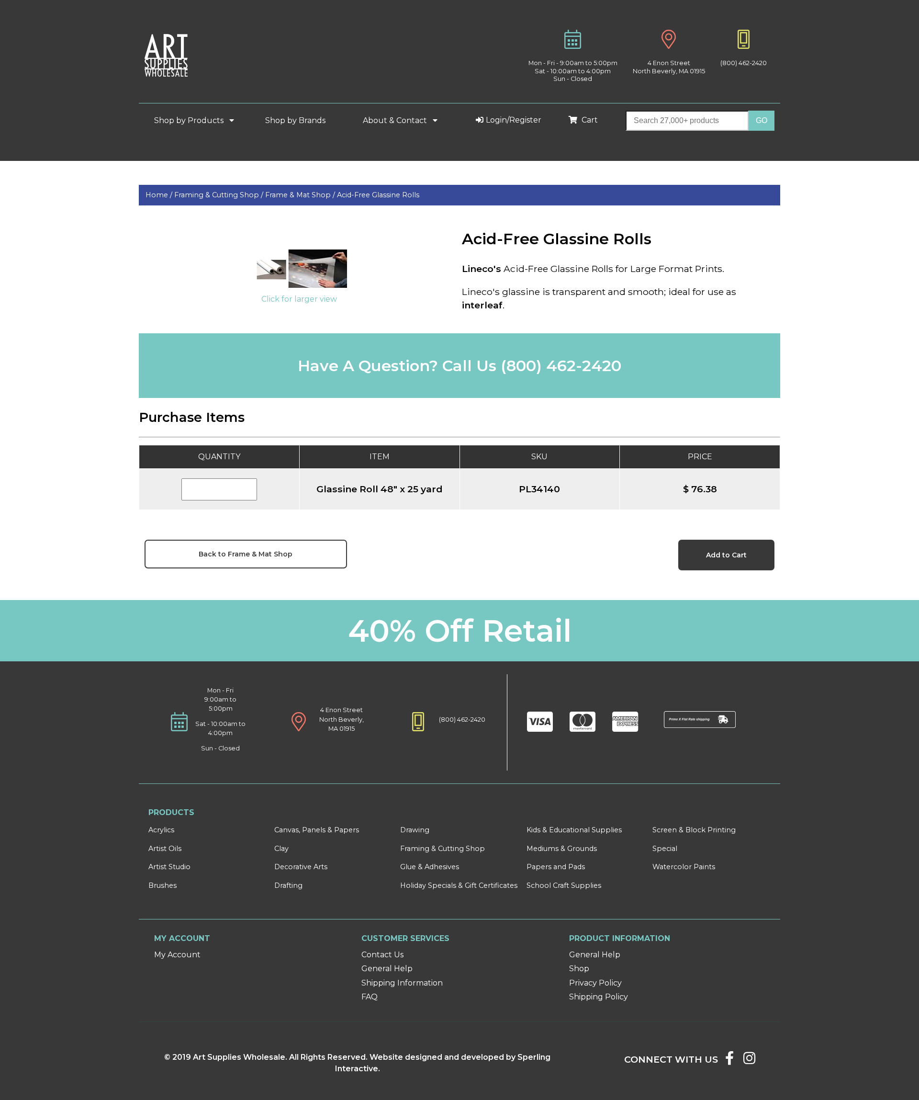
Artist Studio (169, 866)
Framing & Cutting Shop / (219, 195)
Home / (160, 195)
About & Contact (396, 120)
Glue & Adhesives (429, 866)
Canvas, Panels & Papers (316, 830)
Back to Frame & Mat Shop (245, 554)
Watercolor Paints (683, 866)
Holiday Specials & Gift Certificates (458, 885)
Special (664, 848)
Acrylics (161, 830)
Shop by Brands (299, 120)
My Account (177, 954)
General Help (387, 968)
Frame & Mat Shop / (301, 195)
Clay (281, 848)
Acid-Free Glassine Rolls (378, 195)
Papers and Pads (556, 866)
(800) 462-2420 (743, 63)
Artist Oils (164, 848)
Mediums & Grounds (562, 848)
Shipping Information (402, 982)
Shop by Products (189, 120)
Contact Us (382, 954)
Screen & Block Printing (694, 830)
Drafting (288, 885)
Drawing (414, 830)
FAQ (369, 996)
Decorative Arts (300, 866)
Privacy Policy (595, 982)
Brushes (162, 885)
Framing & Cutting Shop (442, 848)
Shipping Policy (598, 996)
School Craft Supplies (564, 885)
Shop (579, 968)
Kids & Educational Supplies (574, 830)
